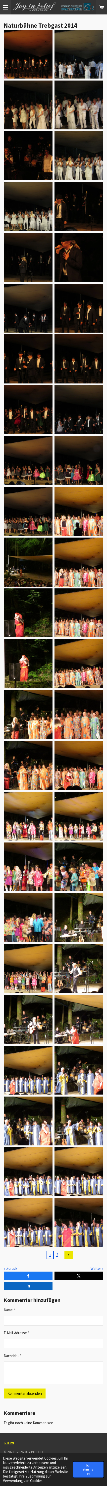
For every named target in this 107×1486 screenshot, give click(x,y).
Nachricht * (12, 1355)
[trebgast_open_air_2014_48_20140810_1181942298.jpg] (79, 1222)
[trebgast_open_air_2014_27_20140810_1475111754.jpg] (28, 714)
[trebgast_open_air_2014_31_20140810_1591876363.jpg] (28, 816)
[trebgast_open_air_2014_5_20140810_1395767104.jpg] (28, 155)
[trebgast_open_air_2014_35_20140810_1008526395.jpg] (79, 917)
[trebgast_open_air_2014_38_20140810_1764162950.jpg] (79, 968)
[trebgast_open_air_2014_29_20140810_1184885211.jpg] (79, 714)
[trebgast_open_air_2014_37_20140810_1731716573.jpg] (28, 968)
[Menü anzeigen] (5, 7)
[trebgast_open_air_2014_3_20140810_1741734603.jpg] (79, 105)
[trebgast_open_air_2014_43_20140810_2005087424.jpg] (28, 1121)
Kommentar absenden (24, 1393)
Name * (9, 1309)
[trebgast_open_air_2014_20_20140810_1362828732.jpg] (28, 562)
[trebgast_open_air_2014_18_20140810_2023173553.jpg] (28, 460)
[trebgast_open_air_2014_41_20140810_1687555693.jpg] (28, 1070)
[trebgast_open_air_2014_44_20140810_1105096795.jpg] (79, 1121)
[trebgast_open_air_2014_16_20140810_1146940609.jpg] (79, 409)
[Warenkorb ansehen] (101, 7)
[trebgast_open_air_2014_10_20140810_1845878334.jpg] (28, 54)
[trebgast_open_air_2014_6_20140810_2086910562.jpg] (28, 206)
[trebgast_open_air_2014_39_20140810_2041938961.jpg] (28, 1019)
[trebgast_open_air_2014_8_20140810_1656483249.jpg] (79, 257)
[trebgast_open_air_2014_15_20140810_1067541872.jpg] (28, 409)
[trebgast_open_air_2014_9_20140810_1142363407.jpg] (28, 257)
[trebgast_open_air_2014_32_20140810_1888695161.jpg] (79, 816)
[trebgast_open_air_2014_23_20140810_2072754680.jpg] (28, 612)
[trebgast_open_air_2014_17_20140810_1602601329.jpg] (79, 460)
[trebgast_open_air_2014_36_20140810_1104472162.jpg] (28, 917)
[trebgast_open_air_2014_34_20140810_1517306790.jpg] (79, 866)
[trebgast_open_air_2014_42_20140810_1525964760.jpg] (79, 1070)
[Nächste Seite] (68, 1255)
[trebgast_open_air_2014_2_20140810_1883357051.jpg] (28, 105)
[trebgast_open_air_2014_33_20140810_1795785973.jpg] (28, 866)
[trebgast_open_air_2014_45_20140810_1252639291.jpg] (28, 1171)
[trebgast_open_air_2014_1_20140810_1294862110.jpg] (79, 54)
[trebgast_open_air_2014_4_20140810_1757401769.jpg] (79, 155)
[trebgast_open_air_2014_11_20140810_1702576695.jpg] (28, 308)
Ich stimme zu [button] (88, 1469)
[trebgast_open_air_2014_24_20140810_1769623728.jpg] (79, 612)
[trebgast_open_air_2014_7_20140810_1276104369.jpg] (79, 206)
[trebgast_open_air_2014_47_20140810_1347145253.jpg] (28, 1222)
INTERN (9, 1443)
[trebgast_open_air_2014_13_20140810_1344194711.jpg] (28, 359)
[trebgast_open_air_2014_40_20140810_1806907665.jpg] (79, 1019)
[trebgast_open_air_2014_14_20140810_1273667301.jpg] (79, 359)
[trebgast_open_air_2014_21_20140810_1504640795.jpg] (79, 511)
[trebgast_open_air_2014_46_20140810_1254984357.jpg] (79, 1171)
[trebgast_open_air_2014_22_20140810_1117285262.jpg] (79, 562)
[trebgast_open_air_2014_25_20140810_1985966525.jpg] (28, 663)
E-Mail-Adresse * (16, 1332)
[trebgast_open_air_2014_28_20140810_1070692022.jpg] (28, 765)
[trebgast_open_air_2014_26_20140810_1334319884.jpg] (79, 663)
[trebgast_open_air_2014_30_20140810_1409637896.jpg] (79, 765)
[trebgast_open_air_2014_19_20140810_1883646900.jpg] (28, 511)
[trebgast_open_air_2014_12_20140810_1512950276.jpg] (79, 308)
